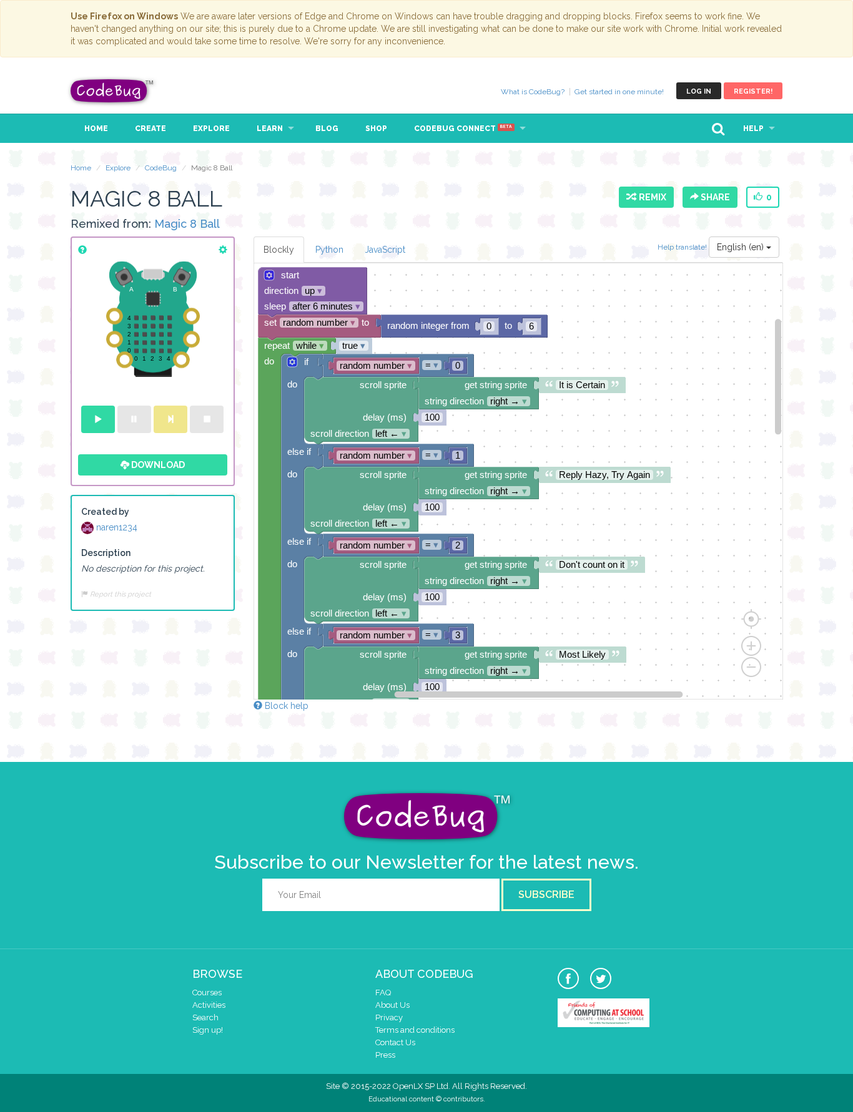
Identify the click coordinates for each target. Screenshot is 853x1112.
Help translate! (683, 246)
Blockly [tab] (279, 250)
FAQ (383, 992)
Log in (698, 91)
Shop (376, 128)
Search (205, 1017)
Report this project (119, 594)
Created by (105, 512)
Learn (270, 128)
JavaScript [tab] (385, 250)
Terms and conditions (415, 1030)
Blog (326, 128)
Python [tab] (329, 250)
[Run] (98, 419)
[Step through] (170, 419)
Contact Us (395, 1042)
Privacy (389, 1017)
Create (150, 128)
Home (96, 128)
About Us (392, 1005)
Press (385, 1055)
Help (753, 128)
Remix (650, 197)
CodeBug (112, 90)
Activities (208, 1005)
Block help (285, 706)
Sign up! (207, 1030)
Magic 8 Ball (187, 223)
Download (157, 465)
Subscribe (546, 894)
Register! (753, 91)
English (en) (741, 247)
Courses (207, 992)
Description (106, 553)
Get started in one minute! (619, 91)
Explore (211, 128)
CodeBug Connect (463, 128)
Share (714, 197)
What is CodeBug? (533, 91)
